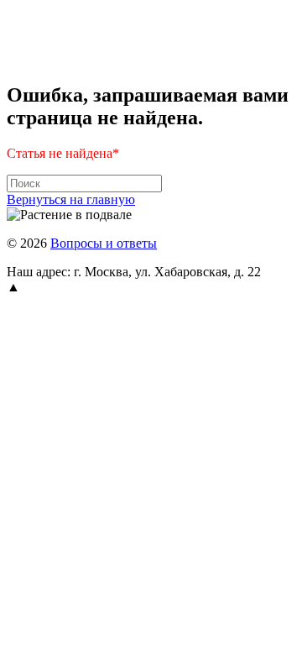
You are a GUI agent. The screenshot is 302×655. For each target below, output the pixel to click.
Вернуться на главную (71, 199)
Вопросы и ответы (103, 243)
